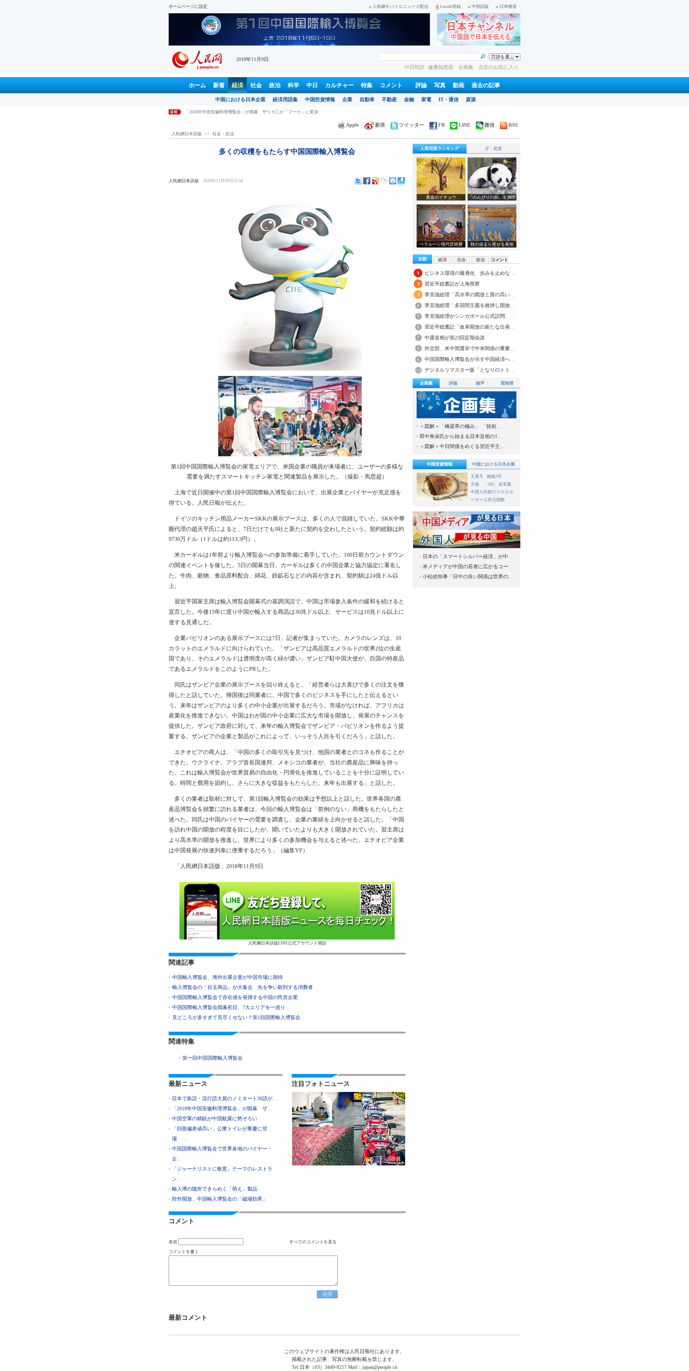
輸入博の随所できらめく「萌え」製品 (214, 1189)
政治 (275, 85)
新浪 (380, 125)
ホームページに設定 (188, 6)
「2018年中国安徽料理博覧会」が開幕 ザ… (222, 1108)
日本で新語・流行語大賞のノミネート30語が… (224, 1098)
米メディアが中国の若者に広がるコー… (468, 566)
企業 (347, 99)
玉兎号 (476, 476)
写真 (440, 85)
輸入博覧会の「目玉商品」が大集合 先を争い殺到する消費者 (242, 987)
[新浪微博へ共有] (375, 180)
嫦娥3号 (494, 476)
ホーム (197, 85)
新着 (219, 85)
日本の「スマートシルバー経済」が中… (468, 556)
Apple (352, 125)
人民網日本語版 (187, 133)
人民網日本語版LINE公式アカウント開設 (287, 943)
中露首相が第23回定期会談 (455, 337)
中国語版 (480, 6)
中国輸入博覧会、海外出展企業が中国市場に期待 (227, 977)
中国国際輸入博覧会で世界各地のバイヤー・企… (222, 1154)
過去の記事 (486, 85)
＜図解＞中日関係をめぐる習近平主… (462, 446)
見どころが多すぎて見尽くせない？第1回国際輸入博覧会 (236, 1017)
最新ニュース (188, 1083)
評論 (421, 85)
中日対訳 (414, 67)
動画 (458, 85)
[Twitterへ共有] (358, 180)
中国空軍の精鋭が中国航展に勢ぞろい (221, 111)
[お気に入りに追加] (401, 180)
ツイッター (411, 125)
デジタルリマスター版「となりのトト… (470, 370)
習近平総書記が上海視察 (452, 284)
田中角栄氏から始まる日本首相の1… (461, 436)
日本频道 (508, 6)
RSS (513, 125)
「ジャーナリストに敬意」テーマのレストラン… (222, 1174)
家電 (426, 99)
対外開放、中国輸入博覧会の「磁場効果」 (219, 1199)
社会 (256, 85)
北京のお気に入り (498, 67)
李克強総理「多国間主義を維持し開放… (470, 305)
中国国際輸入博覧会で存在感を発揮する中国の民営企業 (235, 997)
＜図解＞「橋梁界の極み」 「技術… (460, 426)
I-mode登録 (450, 6)
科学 (293, 85)
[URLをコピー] (384, 180)
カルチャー (339, 85)
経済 (237, 85)
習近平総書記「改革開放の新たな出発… (470, 327)
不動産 (389, 99)
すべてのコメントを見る (313, 1241)
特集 (366, 85)
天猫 (475, 484)
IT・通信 (449, 99)
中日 (312, 85)
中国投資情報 (320, 99)
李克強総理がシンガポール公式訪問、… (470, 316)
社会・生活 (223, 133)
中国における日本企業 (240, 99)
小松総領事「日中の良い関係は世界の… (468, 576)
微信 (489, 125)
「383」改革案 (497, 484)
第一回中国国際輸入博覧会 (212, 1058)
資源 (471, 99)
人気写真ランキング (439, 148)
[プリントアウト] (392, 180)
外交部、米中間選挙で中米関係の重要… (470, 348)
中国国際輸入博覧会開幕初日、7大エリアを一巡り (228, 1007)
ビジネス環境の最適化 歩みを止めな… (470, 273)
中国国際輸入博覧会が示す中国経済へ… (470, 359)
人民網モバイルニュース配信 (400, 6)
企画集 (466, 67)
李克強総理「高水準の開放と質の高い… (470, 294)
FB (441, 125)
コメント (391, 85)
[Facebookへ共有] (366, 180)
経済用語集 (285, 99)
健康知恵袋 (441, 67)
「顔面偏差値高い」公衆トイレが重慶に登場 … (219, 1133)
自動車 (367, 99)
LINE (464, 125)
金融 (409, 99)
